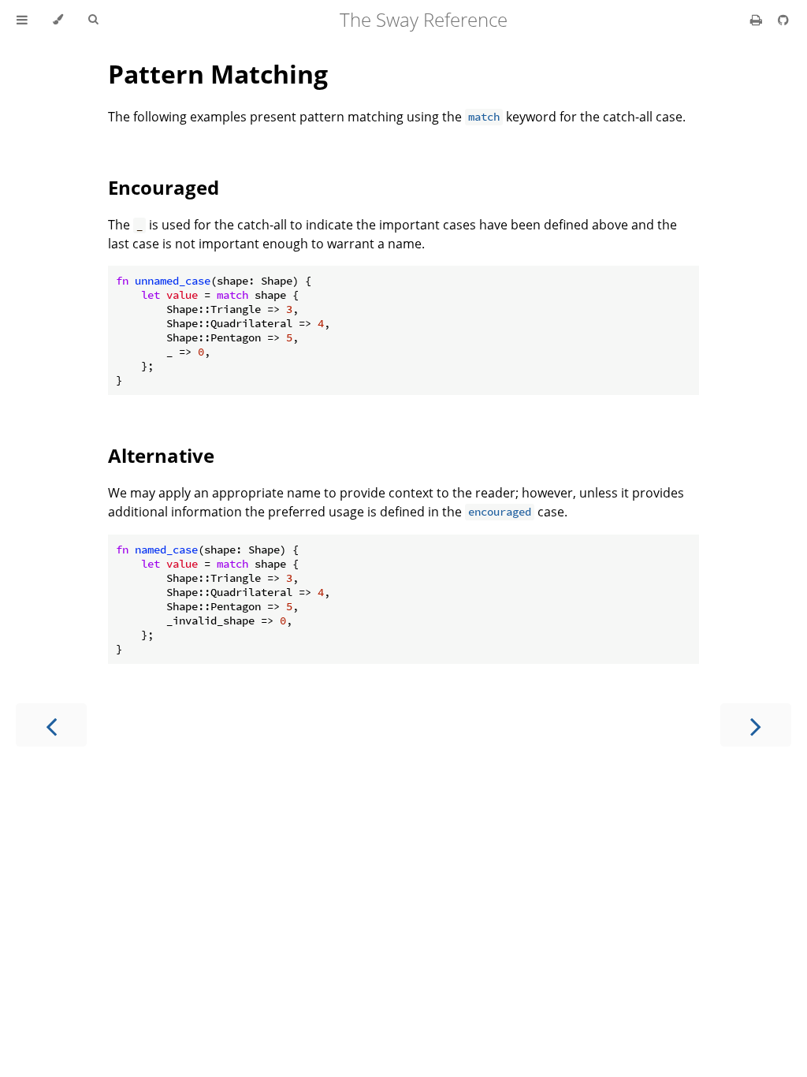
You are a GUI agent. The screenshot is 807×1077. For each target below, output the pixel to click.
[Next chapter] (755, 725)
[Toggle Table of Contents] (22, 19)
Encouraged (163, 187)
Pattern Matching (218, 74)
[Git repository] (783, 19)
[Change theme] (58, 19)
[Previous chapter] (51, 725)
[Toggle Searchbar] (93, 19)
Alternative (161, 455)
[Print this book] (758, 19)
